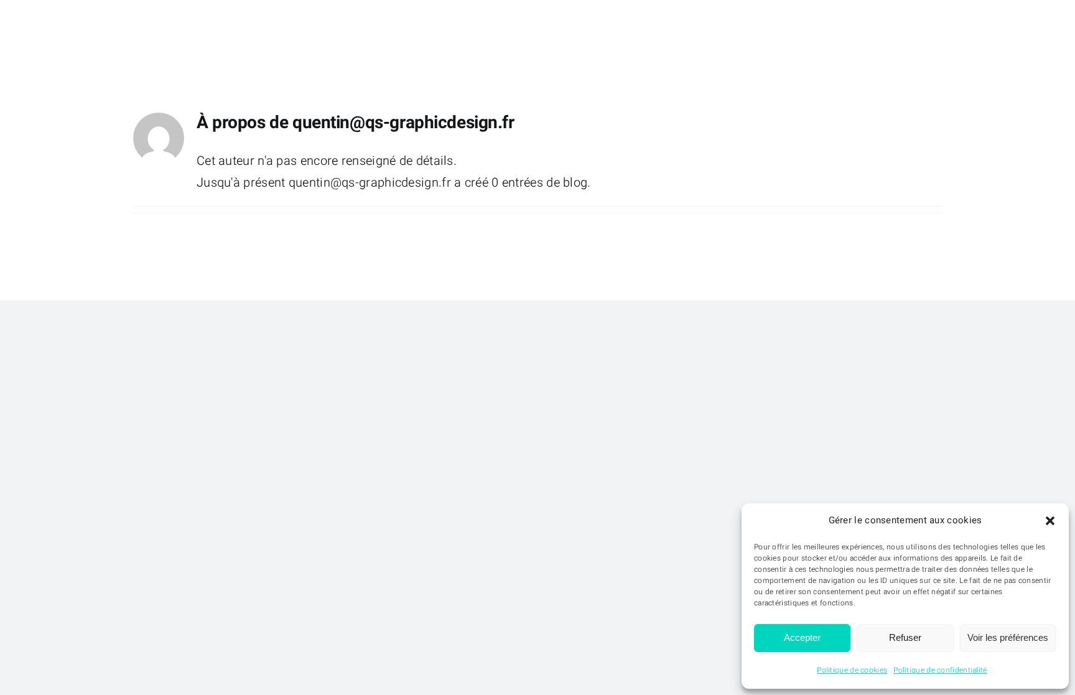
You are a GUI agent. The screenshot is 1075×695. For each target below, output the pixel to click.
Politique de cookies (852, 670)
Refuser (905, 637)
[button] (1050, 521)
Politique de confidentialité (940, 670)
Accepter (802, 637)
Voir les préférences (1007, 637)
